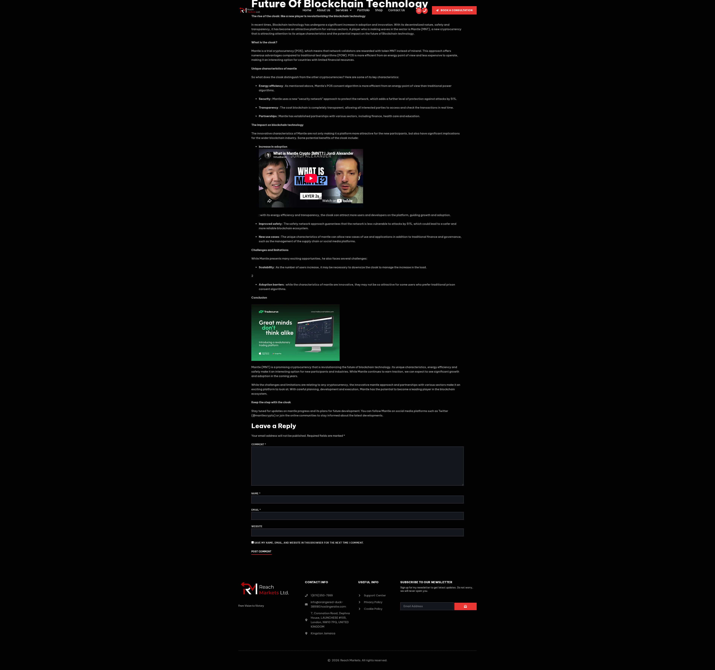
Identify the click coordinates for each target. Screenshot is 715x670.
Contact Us (396, 10)
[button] (343, 10)
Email (256, 509)
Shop (379, 10)
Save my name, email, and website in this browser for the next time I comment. (309, 542)
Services (342, 10)
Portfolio (363, 10)
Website (257, 526)
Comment (258, 444)
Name (255, 493)
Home (307, 10)
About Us (323, 10)
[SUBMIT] (465, 606)
